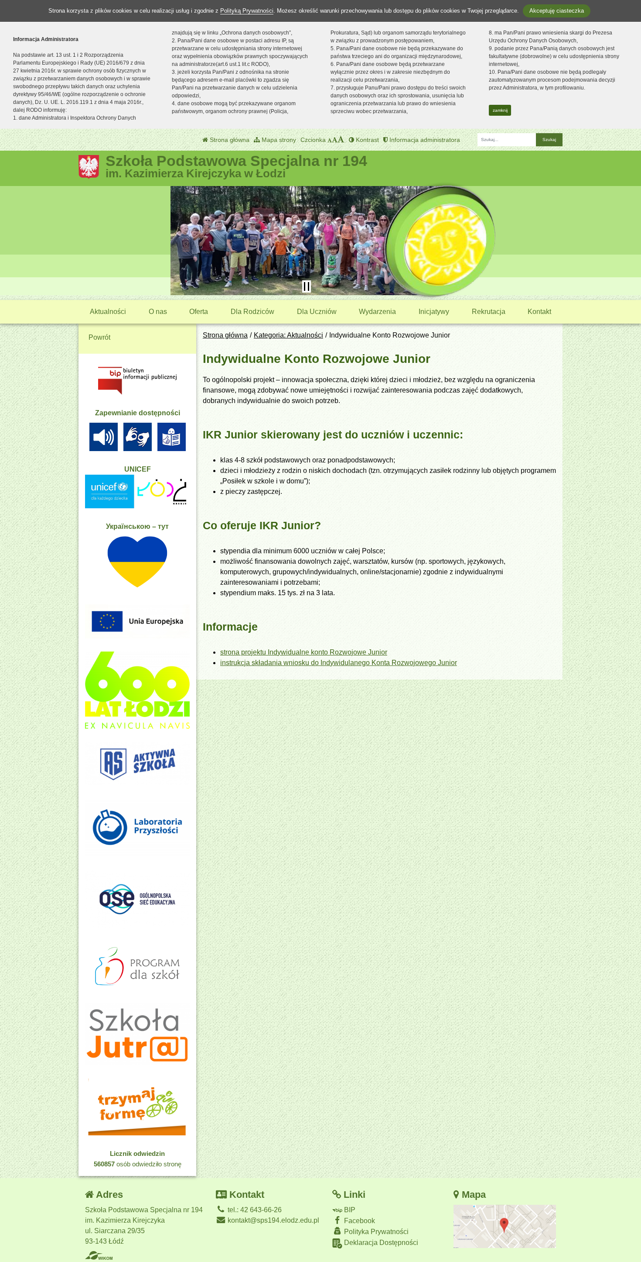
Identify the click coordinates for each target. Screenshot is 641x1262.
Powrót (99, 337)
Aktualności (108, 311)
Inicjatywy (434, 311)
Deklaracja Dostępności (380, 1242)
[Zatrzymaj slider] (306, 286)
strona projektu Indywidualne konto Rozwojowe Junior (303, 652)
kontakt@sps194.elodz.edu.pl (272, 1220)
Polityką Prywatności (246, 10)
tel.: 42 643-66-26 (254, 1210)
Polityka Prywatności (375, 1231)
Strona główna (228, 139)
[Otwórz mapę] (504, 1226)
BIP (348, 1210)
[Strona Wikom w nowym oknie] (99, 1255)
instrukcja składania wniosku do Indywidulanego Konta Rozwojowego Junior (338, 662)
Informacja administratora (424, 139)
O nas (158, 311)
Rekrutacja (488, 311)
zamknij (500, 110)
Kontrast (366, 139)
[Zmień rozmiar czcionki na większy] (335, 139)
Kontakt (539, 311)
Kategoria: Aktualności (288, 335)
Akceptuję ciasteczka (556, 10)
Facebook (358, 1220)
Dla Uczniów (317, 311)
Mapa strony (278, 139)
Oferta (198, 311)
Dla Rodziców (252, 311)
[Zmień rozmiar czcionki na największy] (341, 139)
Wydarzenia (377, 311)
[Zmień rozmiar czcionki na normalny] (329, 139)
